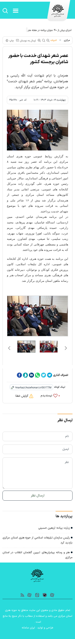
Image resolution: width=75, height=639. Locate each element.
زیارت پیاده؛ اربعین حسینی (54, 528)
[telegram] (49, 375)
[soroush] (25, 375)
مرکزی (67, 40)
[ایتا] (37, 594)
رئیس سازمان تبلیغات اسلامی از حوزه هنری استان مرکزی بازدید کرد (37, 540)
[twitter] (43, 375)
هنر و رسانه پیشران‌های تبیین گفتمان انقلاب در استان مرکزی (37, 555)
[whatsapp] (37, 375)
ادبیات (53, 40)
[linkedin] (31, 375)
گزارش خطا (22, 396)
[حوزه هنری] (58, 12)
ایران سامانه (28, 628)
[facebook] (19, 375)
